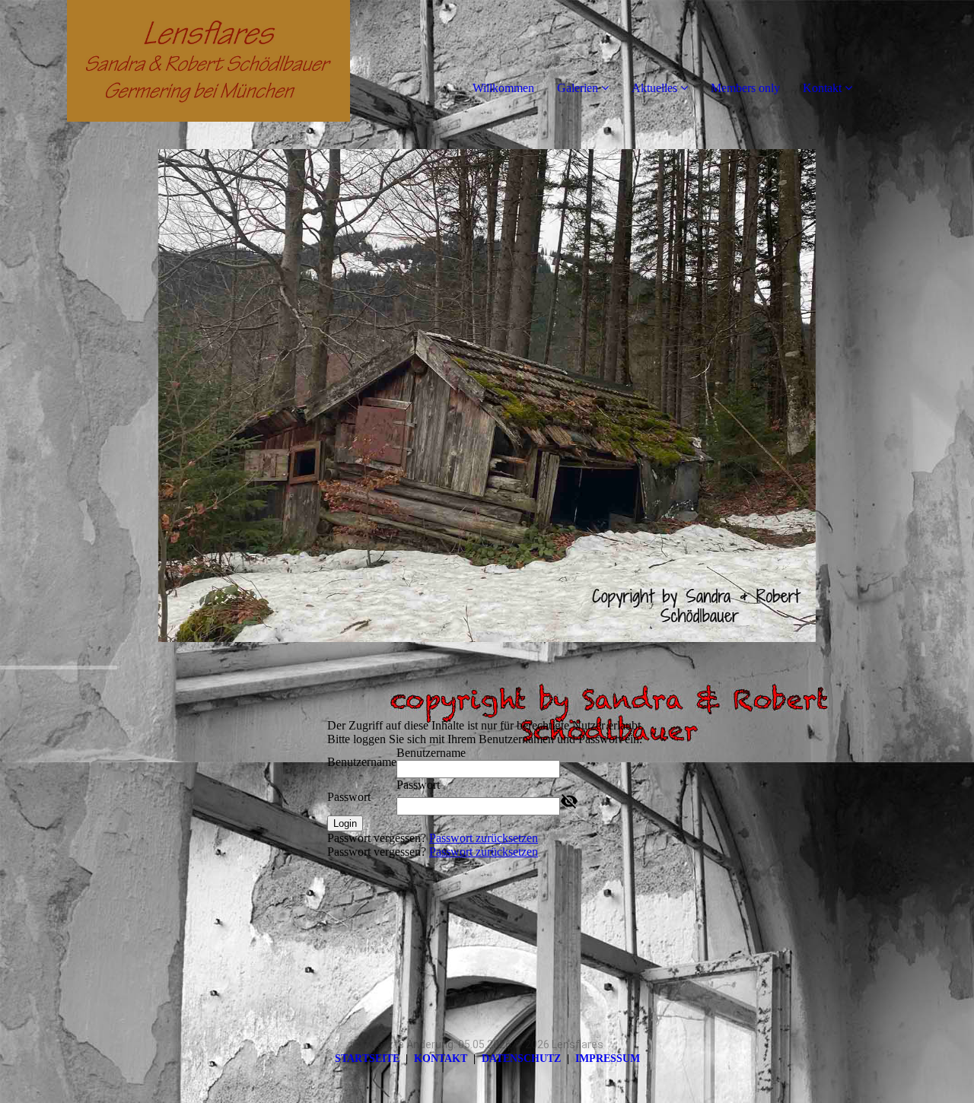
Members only (745, 87)
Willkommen (503, 87)
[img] (175, 61)
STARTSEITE (367, 1058)
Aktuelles (654, 87)
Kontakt (822, 87)
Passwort (349, 796)
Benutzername (361, 761)
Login (345, 823)
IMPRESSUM (607, 1058)
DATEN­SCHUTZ (521, 1058)
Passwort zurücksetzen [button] (483, 837)
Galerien (577, 87)
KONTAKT (440, 1058)
